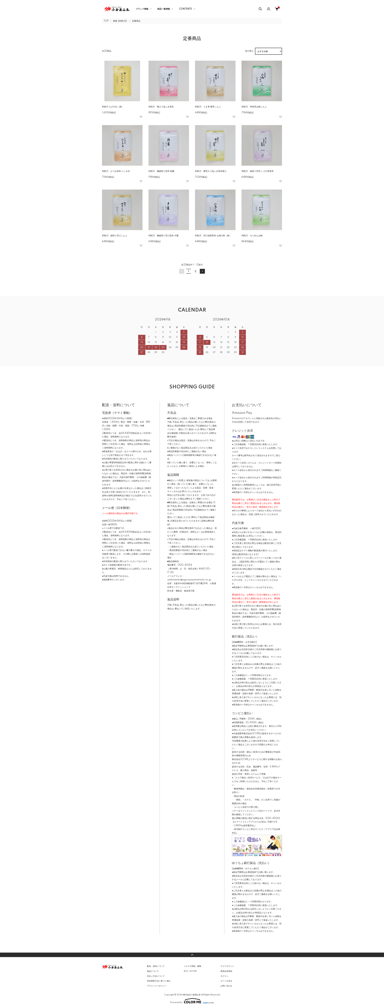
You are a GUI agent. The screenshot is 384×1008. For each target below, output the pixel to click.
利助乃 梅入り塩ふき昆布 (161, 107)
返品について (153, 971)
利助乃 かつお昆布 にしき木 (116, 171)
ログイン (224, 976)
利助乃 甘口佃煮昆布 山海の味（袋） (213, 235)
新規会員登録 (226, 971)
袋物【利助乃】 (120, 21)
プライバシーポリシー (156, 986)
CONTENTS (185, 9)
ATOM (193, 971)
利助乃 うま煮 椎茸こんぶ (208, 107)
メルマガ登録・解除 (192, 966)
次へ (202, 271)
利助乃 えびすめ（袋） (113, 107)
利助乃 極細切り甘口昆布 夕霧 (163, 235)
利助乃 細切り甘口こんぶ (114, 235)
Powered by (176, 1002)
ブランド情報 (142, 9)
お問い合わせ (226, 986)
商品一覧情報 (163, 9)
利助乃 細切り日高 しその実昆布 (258, 171)
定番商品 (136, 21)
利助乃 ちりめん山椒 (252, 235)
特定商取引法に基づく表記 (158, 981)
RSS (186, 971)
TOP (106, 21)
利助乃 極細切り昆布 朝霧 (161, 171)
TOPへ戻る (192, 955)
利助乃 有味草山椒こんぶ (254, 107)
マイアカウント (227, 966)
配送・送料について (156, 966)
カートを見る (226, 981)
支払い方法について (156, 976)
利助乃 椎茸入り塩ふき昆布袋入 (210, 171)
